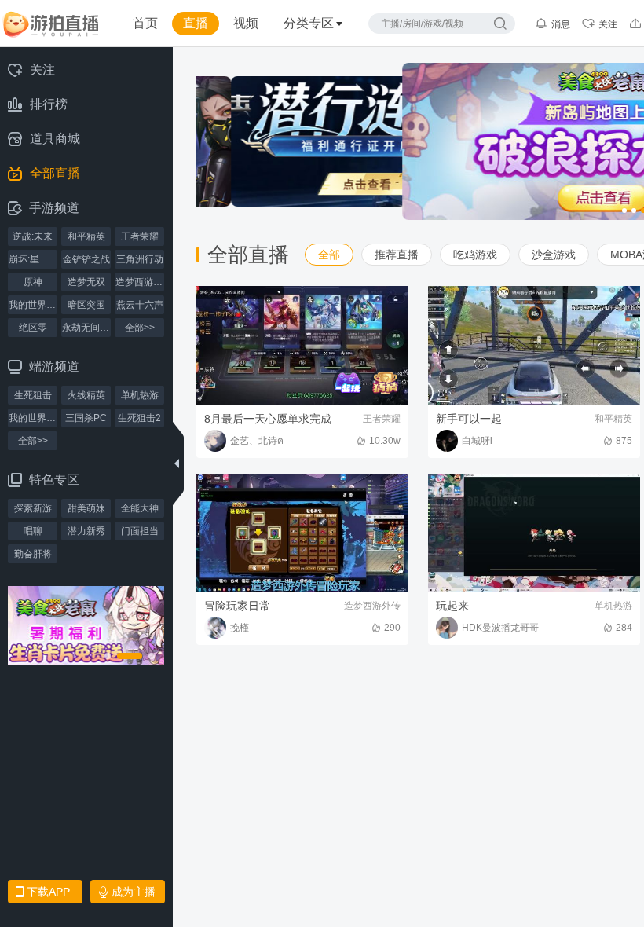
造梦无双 (86, 282)
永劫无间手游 (86, 327)
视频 (245, 23)
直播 (195, 23)
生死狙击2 (139, 417)
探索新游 (33, 508)
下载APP (48, 891)
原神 (33, 282)
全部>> (140, 327)
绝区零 (33, 327)
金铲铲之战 (86, 259)
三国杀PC (86, 417)
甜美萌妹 (86, 508)
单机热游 (140, 395)
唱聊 (33, 531)
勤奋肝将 (33, 553)
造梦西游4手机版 (139, 282)
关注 (607, 24)
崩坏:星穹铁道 (33, 259)
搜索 (500, 23)
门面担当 (140, 531)
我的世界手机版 (33, 304)
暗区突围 (86, 304)
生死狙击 (33, 395)
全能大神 (140, 508)
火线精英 (86, 395)
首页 (145, 23)
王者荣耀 (140, 236)
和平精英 (86, 236)
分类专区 (309, 23)
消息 (560, 24)
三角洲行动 (139, 259)
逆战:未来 (33, 236)
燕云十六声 (139, 304)
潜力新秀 (86, 531)
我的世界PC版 (33, 417)
